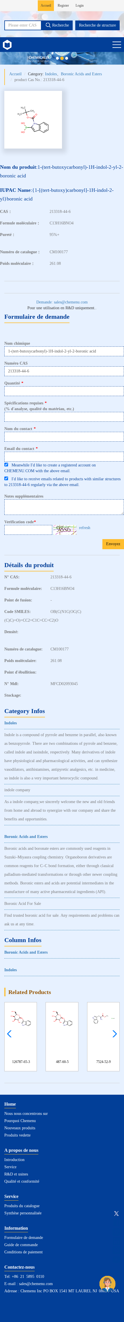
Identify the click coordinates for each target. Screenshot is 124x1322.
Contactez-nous (19, 1267)
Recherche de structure (97, 25)
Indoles (51, 74)
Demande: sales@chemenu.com (62, 302)
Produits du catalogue (22, 1206)
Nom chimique (17, 343)
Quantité (13, 383)
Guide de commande (21, 1245)
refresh (84, 528)
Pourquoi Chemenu (20, 1121)
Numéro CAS (16, 363)
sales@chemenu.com (36, 1284)
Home (10, 1104)
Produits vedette (17, 1135)
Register (63, 5)
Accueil (46, 5)
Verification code (20, 522)
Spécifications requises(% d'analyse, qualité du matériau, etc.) (39, 406)
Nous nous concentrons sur (26, 1113)
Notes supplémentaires (23, 496)
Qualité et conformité (21, 1181)
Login (80, 5)
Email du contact (21, 449)
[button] (113, 1033)
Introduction (14, 1160)
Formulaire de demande (23, 1237)
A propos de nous (21, 1150)
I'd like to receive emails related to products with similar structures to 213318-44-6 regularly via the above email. (62, 482)
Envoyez (113, 544)
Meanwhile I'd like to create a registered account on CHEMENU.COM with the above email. (50, 468)
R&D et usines (16, 1174)
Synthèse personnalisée (23, 1213)
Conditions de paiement (23, 1252)
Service (10, 1167)
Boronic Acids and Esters (81, 74)
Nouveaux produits (19, 1128)
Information (16, 1228)
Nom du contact (20, 429)
